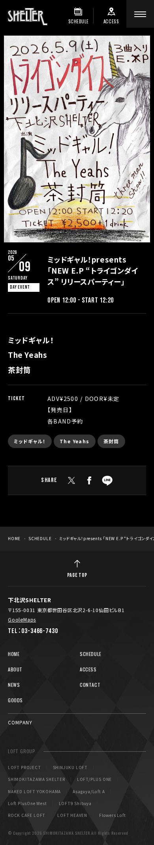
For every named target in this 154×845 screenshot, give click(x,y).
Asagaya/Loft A (89, 792)
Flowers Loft (112, 815)
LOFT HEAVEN (72, 815)
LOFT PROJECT (24, 767)
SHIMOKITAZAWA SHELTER (36, 779)
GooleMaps (22, 619)
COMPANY (20, 722)
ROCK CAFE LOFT (26, 815)
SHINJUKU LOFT (70, 767)
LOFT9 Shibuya (75, 803)
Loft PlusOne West (27, 803)
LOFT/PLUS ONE (94, 779)
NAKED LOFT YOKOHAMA (34, 792)
